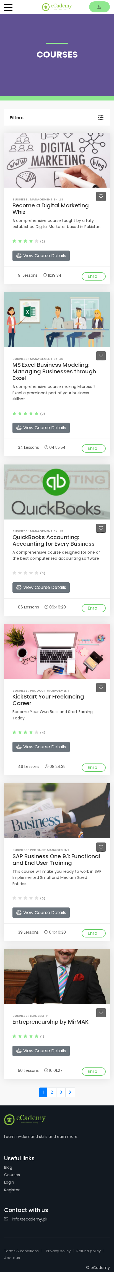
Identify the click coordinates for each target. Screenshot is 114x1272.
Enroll (94, 276)
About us (12, 1257)
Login (9, 1182)
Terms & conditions (21, 1251)
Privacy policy (58, 1251)
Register (12, 1190)
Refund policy (88, 1251)
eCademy (100, 1267)
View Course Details (44, 255)
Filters (17, 118)
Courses (12, 1175)
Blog (8, 1167)
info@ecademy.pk (29, 1219)
